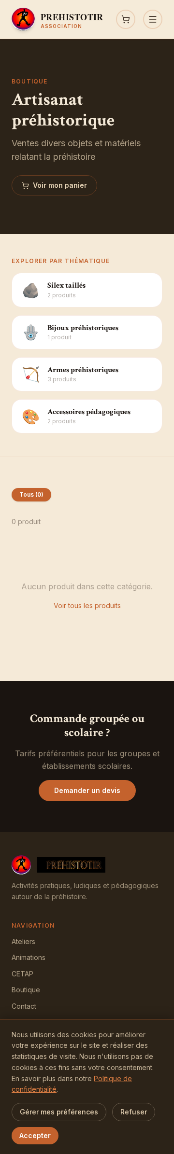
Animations (28, 957)
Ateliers (23, 941)
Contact (24, 1006)
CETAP (22, 974)
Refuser (133, 1112)
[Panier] (125, 19)
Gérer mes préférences (59, 1112)
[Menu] (152, 19)
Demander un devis (87, 790)
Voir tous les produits (87, 605)
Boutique (26, 990)
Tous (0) (31, 494)
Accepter (35, 1135)
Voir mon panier (60, 185)
